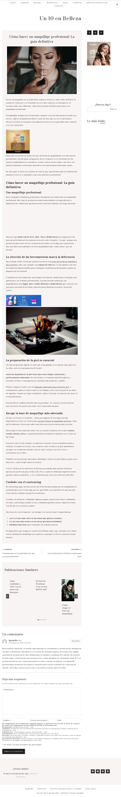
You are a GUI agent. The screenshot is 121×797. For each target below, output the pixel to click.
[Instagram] (98, 771)
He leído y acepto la (23, 745)
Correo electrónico (39, 720)
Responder (76, 641)
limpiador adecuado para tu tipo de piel (52, 387)
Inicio (13, 3)
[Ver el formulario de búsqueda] (117, 4)
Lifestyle (77, 3)
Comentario (9, 690)
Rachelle (13, 640)
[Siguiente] (76, 596)
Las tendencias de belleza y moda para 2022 (64, 553)
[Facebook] (93, 771)
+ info (31, 727)
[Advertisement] (42, 221)
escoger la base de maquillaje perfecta (54, 421)
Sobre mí (25, 3)
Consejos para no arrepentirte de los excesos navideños (18, 553)
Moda (65, 3)
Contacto (59, 6)
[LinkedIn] (108, 771)
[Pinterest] (103, 771)
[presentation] (68, 590)
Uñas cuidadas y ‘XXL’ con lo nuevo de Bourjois (15, 586)
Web (59, 720)
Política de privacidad (31, 745)
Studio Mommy (77, 793)
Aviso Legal (90, 789)
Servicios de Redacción (97, 3)
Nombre (7, 720)
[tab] (38, 619)
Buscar (113, 109)
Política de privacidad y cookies (65, 789)
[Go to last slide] (7, 596)
